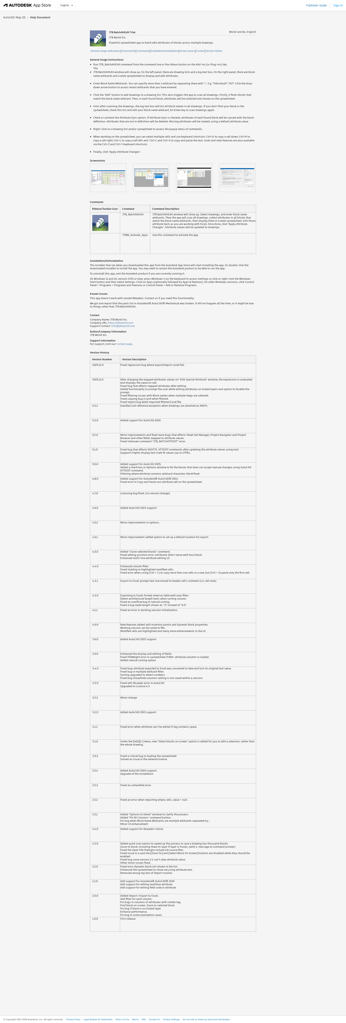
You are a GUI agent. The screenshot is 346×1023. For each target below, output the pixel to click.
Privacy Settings (171, 1019)
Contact (200, 51)
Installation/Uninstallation (164, 51)
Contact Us (154, 1019)
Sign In (338, 5)
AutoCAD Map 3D (14, 17)
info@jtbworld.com (123, 326)
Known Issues (187, 51)
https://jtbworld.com (120, 323)
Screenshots (128, 51)
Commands (143, 51)
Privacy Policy (73, 1019)
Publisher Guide (316, 5)
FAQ (144, 1019)
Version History (214, 51)
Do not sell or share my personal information (206, 1019)
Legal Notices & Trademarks (98, 1019)
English (64, 5)
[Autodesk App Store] (27, 5)
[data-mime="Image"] (111, 178)
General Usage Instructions (105, 51)
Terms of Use (122, 1019)
